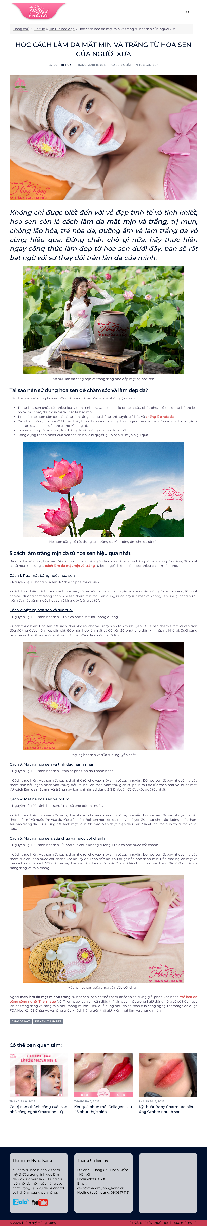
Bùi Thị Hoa (62, 64)
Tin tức (39, 29)
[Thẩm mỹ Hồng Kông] (39, 12)
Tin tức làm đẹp (62, 29)
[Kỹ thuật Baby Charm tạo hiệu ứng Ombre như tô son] (168, 1075)
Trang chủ (21, 29)
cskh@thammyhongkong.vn (100, 1188)
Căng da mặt (121, 64)
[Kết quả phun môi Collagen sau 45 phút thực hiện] (103, 1075)
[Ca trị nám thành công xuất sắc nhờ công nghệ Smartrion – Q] (39, 1075)
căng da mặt (21, 1021)
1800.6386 (98, 1179)
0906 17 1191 (120, 1192)
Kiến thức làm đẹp (48, 1021)
